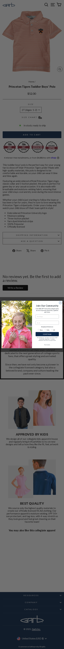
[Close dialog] (60, 302)
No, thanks (47, 345)
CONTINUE (47, 334)
